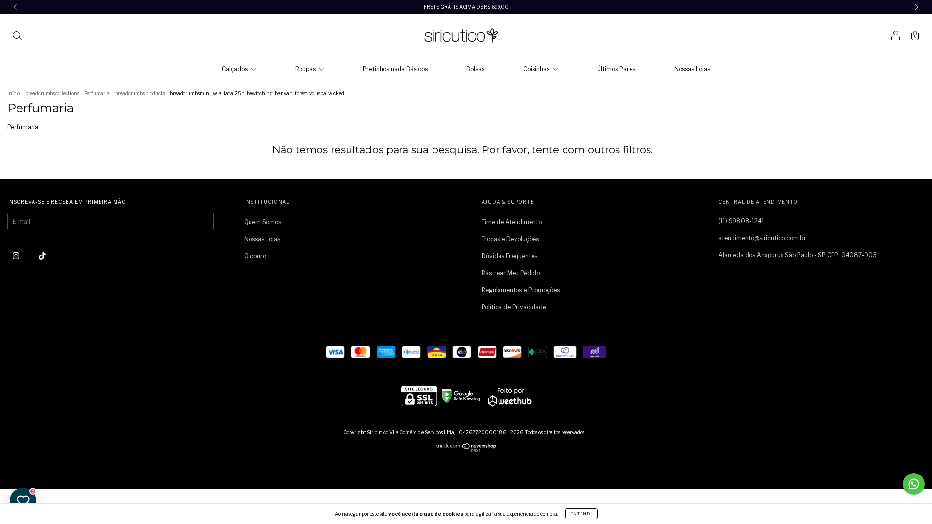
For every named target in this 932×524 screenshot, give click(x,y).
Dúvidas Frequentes (509, 256)
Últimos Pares (616, 69)
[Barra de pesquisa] (17, 36)
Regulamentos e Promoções (521, 290)
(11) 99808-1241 (741, 221)
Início (13, 93)
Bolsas (475, 69)
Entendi (581, 513)
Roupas (306, 69)
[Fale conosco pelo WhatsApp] (914, 484)
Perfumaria (97, 93)
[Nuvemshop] (466, 450)
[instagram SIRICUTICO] (16, 255)
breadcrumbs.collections (52, 93)
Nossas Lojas (692, 69)
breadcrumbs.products (140, 93)
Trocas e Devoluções (510, 239)
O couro (255, 256)
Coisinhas (537, 69)
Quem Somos (262, 222)
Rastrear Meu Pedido (511, 273)
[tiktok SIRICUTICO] (42, 255)
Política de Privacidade (514, 307)
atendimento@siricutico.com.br (762, 238)
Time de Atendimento (512, 222)
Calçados (235, 69)
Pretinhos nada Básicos (395, 69)
